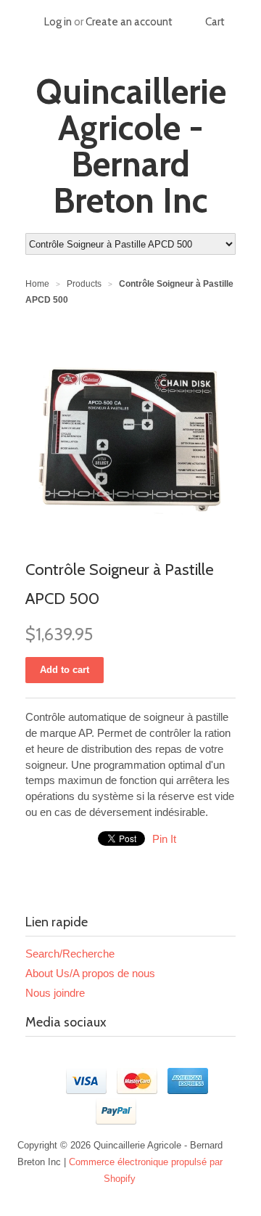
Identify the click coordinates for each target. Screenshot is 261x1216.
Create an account (129, 21)
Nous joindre (55, 993)
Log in (58, 21)
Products (84, 284)
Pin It (164, 839)
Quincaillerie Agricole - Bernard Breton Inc (131, 146)
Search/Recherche (70, 953)
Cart (215, 21)
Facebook (37, 1057)
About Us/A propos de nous (90, 973)
